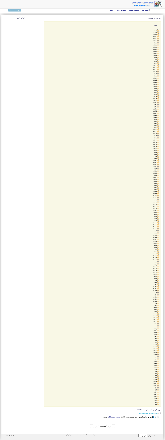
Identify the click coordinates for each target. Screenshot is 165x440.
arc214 (154, 214)
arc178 (154, 152)
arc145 (154, 92)
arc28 (155, 280)
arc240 (154, 240)
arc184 (154, 166)
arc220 (154, 220)
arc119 (154, 57)
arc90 (155, 395)
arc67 (155, 368)
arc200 (154, 195)
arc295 (154, 300)
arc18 (155, 156)
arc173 (154, 143)
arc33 (155, 313)
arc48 (155, 333)
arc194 (154, 185)
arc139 (154, 83)
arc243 (154, 242)
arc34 (155, 315)
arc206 (154, 205)
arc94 (155, 400)
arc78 (155, 379)
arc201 (154, 197)
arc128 (154, 71)
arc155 (154, 110)
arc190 (154, 178)
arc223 (154, 224)
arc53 (155, 342)
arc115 (154, 50)
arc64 (155, 364)
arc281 (154, 284)
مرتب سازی (152, 413)
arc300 (154, 307)
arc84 (155, 387)
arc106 (154, 40)
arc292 (154, 296)
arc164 (154, 125)
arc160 (154, 119)
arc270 (154, 267)
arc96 (155, 402)
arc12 (155, 59)
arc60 (155, 358)
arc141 (154, 85)
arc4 (155, 323)
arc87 (155, 393)
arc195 (154, 187)
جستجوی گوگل (70, 435)
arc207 (154, 207)
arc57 (155, 350)
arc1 (155, 30)
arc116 (154, 52)
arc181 (154, 160)
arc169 (154, 135)
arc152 (154, 104)
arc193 (154, 183)
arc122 (154, 63)
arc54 (155, 344)
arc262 (154, 261)
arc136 (154, 81)
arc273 (154, 271)
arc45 (155, 329)
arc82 (155, 385)
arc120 (154, 61)
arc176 (154, 148)
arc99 (155, 404)
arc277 (154, 276)
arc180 (154, 158)
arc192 (154, 181)
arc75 (155, 373)
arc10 (155, 32)
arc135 (154, 79)
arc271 (154, 269)
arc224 (154, 226)
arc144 (154, 90)
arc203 (154, 201)
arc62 (155, 360)
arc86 (155, 391)
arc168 (154, 133)
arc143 (154, 88)
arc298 (154, 302)
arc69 (155, 371)
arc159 (154, 117)
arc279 (154, 278)
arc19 (155, 176)
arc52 (155, 340)
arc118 (154, 55)
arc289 (154, 290)
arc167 (154, 131)
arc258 (154, 257)
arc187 (154, 170)
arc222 (154, 222)
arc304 (154, 311)
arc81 (155, 383)
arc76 (155, 375)
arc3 (155, 304)
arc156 (154, 112)
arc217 (154, 216)
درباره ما (93, 435)
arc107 (154, 42)
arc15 (155, 100)
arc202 (154, 199)
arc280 (154, 282)
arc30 (155, 305)
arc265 (154, 265)
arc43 (155, 325)
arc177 (154, 150)
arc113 (154, 46)
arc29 (155, 292)
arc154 (154, 108)
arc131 (154, 77)
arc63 (155, 362)
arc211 (154, 212)
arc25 (155, 249)
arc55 (155, 346)
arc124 (154, 65)
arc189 (154, 174)
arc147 (154, 94)
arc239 (154, 238)
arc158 (154, 116)
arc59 (155, 354)
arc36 (155, 319)
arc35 (155, 317)
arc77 (155, 377)
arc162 (154, 123)
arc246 (154, 243)
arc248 (154, 245)
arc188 (154, 172)
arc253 (154, 251)
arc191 (154, 180)
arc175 (154, 147)
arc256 (154, 255)
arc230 (154, 232)
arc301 (154, 309)
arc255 (154, 253)
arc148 (154, 96)
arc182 (154, 162)
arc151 (154, 102)
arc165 (154, 127)
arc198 (154, 191)
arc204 (154, 203)
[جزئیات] (158, 417)
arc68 (155, 369)
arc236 (154, 236)
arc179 (154, 154)
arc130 (154, 75)
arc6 (155, 356)
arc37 (155, 321)
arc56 (155, 348)
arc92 (155, 397)
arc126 (154, 67)
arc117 (154, 54)
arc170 (154, 137)
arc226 (154, 228)
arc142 (154, 86)
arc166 (154, 129)
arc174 (154, 145)
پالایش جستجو (143, 413)
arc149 (154, 98)
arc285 (154, 286)
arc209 (154, 209)
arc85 (155, 389)
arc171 (154, 139)
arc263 (154, 263)
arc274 (154, 273)
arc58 (155, 352)
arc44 (155, 327)
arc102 (154, 38)
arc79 (155, 381)
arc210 (154, 211)
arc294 (154, 298)
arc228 (154, 230)
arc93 (155, 399)
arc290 (154, 294)
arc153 (154, 106)
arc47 (155, 331)
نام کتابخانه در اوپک (83, 435)
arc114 (154, 48)
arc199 (154, 193)
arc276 (154, 274)
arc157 (154, 114)
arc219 (154, 218)
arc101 (154, 36)
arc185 (154, 168)
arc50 (155, 337)
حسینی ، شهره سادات (114, 417)
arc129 (154, 73)
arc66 (155, 366)
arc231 (154, 234)
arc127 (154, 69)
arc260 (154, 259)
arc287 (154, 288)
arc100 (154, 34)
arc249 (154, 247)
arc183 (154, 164)
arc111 (154, 44)
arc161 (154, 121)
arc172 (154, 141)
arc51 (155, 338)
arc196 (154, 189)
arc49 (155, 335)
